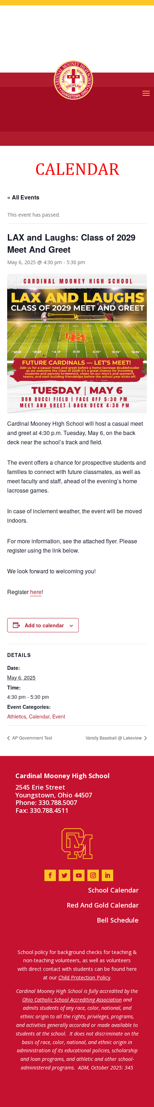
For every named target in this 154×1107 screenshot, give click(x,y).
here (36, 592)
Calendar (39, 716)
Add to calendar (44, 625)
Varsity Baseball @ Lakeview (114, 738)
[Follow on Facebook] (50, 875)
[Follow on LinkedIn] (107, 875)
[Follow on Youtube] (79, 875)
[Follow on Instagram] (93, 875)
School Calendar (113, 890)
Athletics (16, 716)
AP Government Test (31, 738)
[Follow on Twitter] (64, 875)
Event (58, 716)
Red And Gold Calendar (103, 905)
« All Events (23, 197)
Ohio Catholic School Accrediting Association (72, 999)
